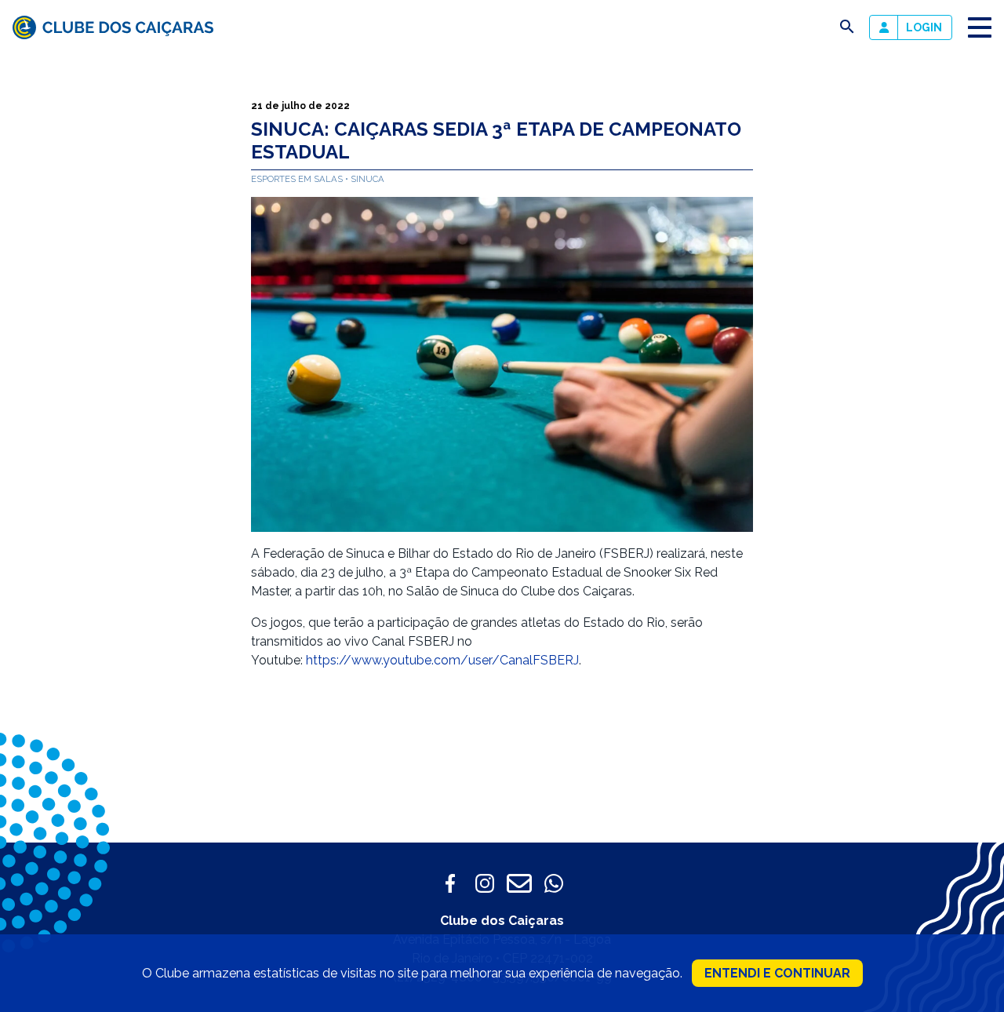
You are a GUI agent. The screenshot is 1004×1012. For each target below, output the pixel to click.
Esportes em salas (298, 178)
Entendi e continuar (777, 973)
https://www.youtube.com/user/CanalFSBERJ (442, 660)
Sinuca (367, 178)
